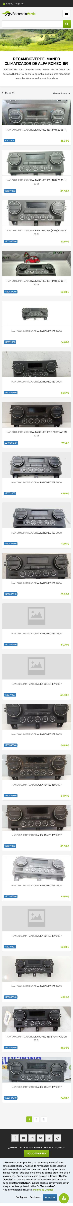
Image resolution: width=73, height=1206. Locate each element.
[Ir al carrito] (66, 13)
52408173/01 (11, 443)
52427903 (9, 140)
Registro (19, 3)
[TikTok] (57, 1138)
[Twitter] (40, 1138)
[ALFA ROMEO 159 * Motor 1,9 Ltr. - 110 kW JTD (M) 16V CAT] (36, 162)
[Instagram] (49, 1138)
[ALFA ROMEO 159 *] (36, 313)
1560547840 (11, 241)
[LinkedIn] (32, 1138)
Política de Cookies (43, 1189)
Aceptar (50, 1197)
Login (9, 3)
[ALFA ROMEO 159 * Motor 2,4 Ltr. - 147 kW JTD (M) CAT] (36, 212)
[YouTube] (23, 1138)
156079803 (10, 191)
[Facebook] (15, 1138)
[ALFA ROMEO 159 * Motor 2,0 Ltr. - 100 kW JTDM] (36, 112)
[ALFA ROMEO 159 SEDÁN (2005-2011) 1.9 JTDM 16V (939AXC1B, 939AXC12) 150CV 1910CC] (36, 364)
